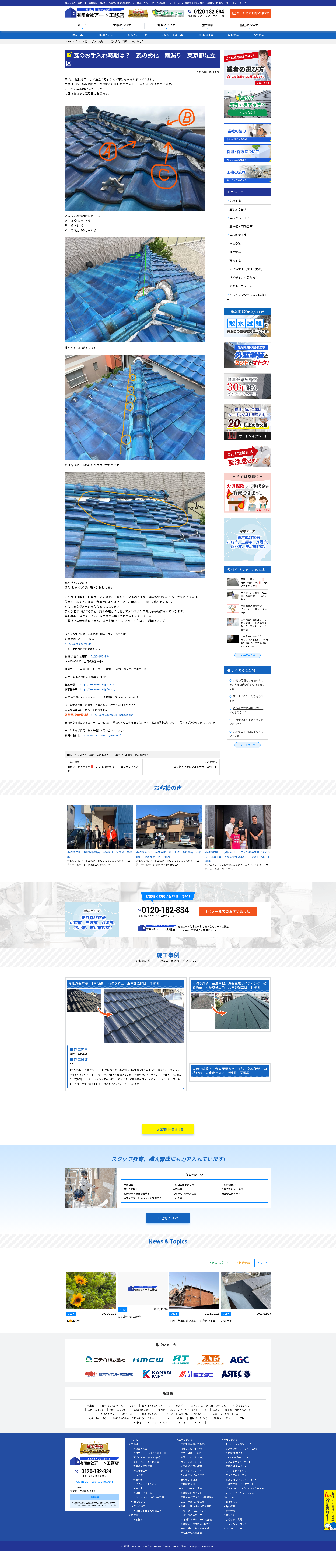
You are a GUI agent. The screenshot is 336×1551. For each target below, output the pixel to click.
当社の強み (231, 1502)
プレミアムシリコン (236, 1475)
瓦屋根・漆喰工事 (172, 35)
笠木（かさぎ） (177, 1405)
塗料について (230, 1439)
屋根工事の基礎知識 (191, 1533)
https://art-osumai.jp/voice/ (97, 689)
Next (274, 838)
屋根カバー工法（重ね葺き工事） (151, 1453)
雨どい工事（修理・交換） (246, 269)
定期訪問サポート (190, 1484)
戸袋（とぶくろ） (242, 1405)
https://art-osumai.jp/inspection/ (112, 715)
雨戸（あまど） (96, 1409)
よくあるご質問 (234, 1519)
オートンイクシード (191, 1470)
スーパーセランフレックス (240, 1493)
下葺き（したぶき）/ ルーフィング (118, 1405)
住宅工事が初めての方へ (194, 1444)
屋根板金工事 (205, 35)
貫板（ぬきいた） (151, 1414)
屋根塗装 (233, 35)
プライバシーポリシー (237, 1524)
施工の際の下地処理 (191, 1466)
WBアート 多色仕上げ (237, 1457)
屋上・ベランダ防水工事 (146, 1462)
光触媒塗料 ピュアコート (240, 1484)
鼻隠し (180, 1418)
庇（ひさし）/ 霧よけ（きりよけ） (209, 1405)
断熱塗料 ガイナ (234, 1453)
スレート (181, 1422)
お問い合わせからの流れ (194, 1457)
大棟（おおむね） (98, 1418)
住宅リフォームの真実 (190, 1488)
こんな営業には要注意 (192, 1502)
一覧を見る (249, 655)
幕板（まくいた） (119, 1409)
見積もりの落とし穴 (191, 1515)
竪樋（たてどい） (223, 1418)
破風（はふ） (129, 1414)
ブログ (264, 1263)
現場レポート (220, 1263)
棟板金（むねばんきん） (238, 1409)
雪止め (90, 1405)
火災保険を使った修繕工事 (147, 1510)
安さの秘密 (139, 1506)
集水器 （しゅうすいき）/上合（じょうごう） (182, 1409)
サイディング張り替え (243, 277)
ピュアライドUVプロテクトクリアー (245, 1488)
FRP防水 (137, 1422)
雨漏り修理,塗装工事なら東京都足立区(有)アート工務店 (155, 1546)
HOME (134, 1439)
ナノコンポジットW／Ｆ (238, 1462)
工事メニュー (138, 1444)
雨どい (216, 1409)
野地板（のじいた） (152, 1405)
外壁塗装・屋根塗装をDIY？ (195, 1524)
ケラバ (169, 1414)
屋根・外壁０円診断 (191, 1453)
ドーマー (167, 1418)
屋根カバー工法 (137, 35)
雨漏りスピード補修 (191, 1448)
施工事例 (136, 1515)
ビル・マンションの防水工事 (148, 1497)
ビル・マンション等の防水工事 (247, 297)
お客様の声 (139, 1519)
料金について (138, 1502)
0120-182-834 (209, 11)
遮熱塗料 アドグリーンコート (241, 1479)
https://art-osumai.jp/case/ (97, 684)
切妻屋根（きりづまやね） (227, 1414)
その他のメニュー (232, 1528)
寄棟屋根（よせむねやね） (193, 1414)
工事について (185, 1439)
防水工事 (77, 35)
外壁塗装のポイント (191, 1493)
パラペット (244, 1418)
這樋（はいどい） (143, 1409)
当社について (170, 1218)
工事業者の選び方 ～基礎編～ (197, 1497)
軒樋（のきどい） (199, 1418)
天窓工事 (235, 260)
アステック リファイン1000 (241, 1448)
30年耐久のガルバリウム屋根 (196, 1519)
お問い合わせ (230, 1515)
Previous (62, 838)
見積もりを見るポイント (194, 1510)
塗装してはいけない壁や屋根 (196, 1506)
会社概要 (230, 1506)
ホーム (82, 25)
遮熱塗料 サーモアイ (236, 1466)
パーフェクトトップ (236, 1470)
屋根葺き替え (105, 35)
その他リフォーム (241, 286)
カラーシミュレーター (192, 1462)
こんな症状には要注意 (192, 1475)
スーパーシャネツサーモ (239, 1444)
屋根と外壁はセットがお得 (195, 1528)
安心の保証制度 (189, 1479)
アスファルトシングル (159, 1422)
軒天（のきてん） (107, 1414)
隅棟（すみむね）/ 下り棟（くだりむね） (135, 1418)
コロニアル (197, 1422)
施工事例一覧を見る (170, 1129)
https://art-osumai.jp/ (78, 644)
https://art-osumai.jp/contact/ (102, 735)
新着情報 (244, 1263)
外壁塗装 (258, 35)
